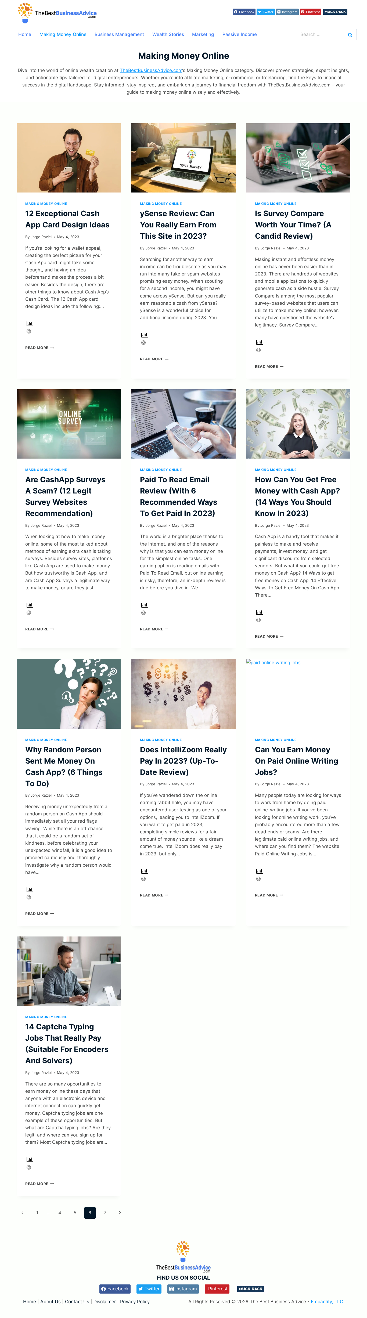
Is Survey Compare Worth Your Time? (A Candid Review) (293, 225)
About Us (50, 1301)
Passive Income (239, 34)
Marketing (203, 34)
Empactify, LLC (327, 1301)
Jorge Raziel (41, 237)
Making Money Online (63, 34)
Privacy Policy (135, 1301)
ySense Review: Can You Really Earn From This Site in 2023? (178, 225)
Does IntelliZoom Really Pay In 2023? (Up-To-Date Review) (183, 761)
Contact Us (77, 1301)
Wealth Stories (168, 34)
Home (24, 34)
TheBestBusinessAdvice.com (151, 70)
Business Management (119, 34)
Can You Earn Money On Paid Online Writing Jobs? (296, 761)
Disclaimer (105, 1301)
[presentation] (69, 158)
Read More (39, 348)
